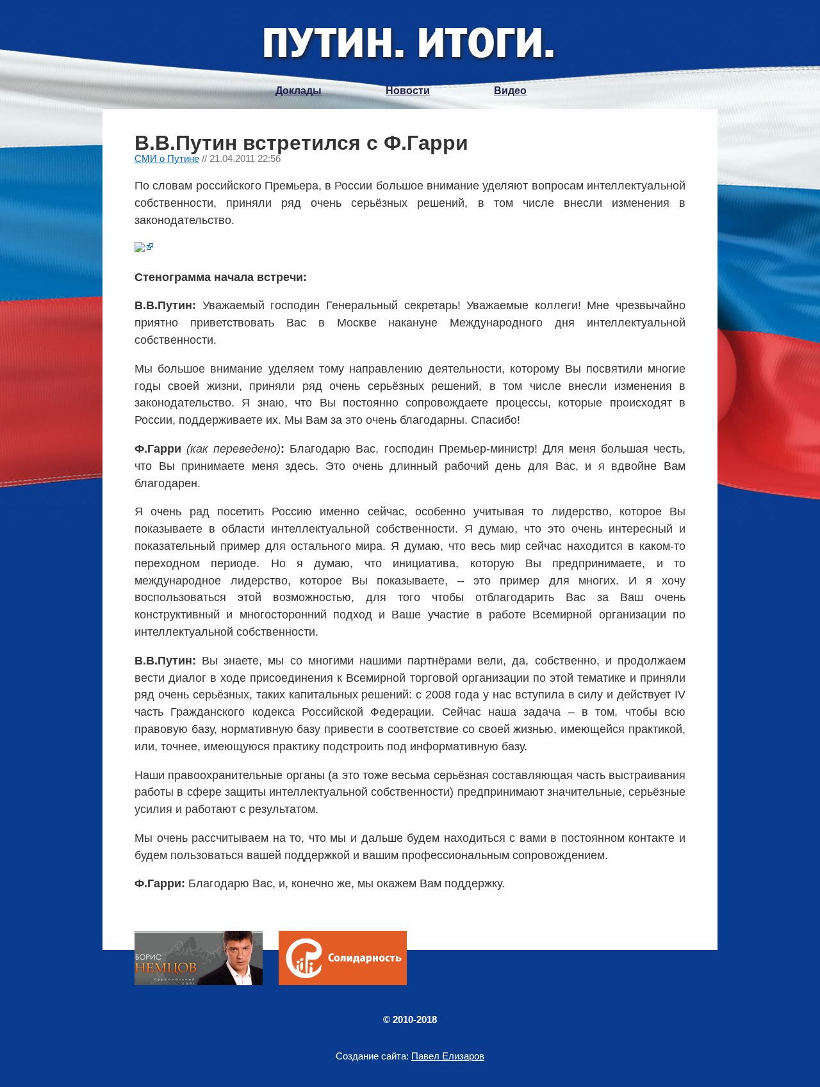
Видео (510, 90)
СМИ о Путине (167, 158)
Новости (408, 90)
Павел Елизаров (447, 1056)
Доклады (298, 90)
